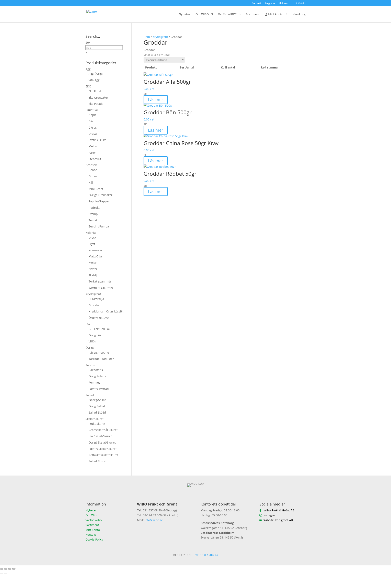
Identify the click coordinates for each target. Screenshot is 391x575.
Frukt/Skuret (97, 424)
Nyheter (184, 14)
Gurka (93, 176)
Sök (88, 42)
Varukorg (299, 14)
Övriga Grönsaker (100, 195)
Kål (91, 182)
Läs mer (155, 99)
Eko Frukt (95, 91)
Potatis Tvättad (99, 389)
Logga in (270, 3)
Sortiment (253, 14)
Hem (147, 37)
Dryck (92, 237)
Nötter (93, 269)
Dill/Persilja (96, 299)
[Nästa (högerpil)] (5, 573)
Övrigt (90, 348)
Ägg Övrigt (96, 74)
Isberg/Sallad (98, 400)
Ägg (88, 69)
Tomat (93, 220)
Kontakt (256, 3)
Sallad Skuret (98, 461)
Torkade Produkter (101, 359)
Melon (93, 146)
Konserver (95, 250)
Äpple (93, 115)
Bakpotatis (96, 370)
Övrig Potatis (97, 376)
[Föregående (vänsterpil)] (1, 573)
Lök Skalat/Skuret (100, 436)
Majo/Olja (95, 256)
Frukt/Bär (92, 110)
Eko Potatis (96, 104)
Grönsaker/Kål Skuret (103, 430)
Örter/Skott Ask (99, 318)
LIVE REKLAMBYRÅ (205, 554)
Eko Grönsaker (98, 97)
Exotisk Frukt (97, 140)
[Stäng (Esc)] (13, 568)
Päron (93, 153)
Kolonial (91, 233)
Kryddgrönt (160, 37)
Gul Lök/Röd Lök (99, 329)
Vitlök (92, 341)
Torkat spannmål (100, 281)
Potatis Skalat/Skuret (102, 449)
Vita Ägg (94, 80)
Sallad (90, 395)
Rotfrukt (94, 208)
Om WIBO (202, 14)
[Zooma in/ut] (1, 568)
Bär (91, 121)
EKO (88, 86)
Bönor (93, 170)
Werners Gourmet (101, 288)
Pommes (94, 382)
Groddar (94, 305)
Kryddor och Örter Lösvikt (106, 311)
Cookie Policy (94, 539)
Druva (93, 134)
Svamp (93, 214)
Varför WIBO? (227, 14)
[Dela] (9, 568)
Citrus (93, 127)
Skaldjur (94, 275)
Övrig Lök (95, 335)
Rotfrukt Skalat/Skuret (103, 455)
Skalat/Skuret (94, 419)
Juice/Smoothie (99, 352)
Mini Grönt (96, 189)
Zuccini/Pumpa (99, 226)
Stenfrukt (95, 159)
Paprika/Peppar (99, 201)
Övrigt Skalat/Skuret (102, 442)
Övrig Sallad (97, 406)
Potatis (90, 365)
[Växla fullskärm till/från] (5, 568)
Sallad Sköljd (97, 412)
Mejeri (93, 263)
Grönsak (91, 165)
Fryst (92, 244)
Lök (88, 324)
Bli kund (283, 3)
